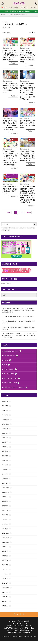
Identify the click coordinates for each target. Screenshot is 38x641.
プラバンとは (22, 227)
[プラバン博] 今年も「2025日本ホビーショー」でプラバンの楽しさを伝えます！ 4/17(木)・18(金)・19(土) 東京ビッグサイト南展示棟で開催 (10, 158)
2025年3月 (6, 446)
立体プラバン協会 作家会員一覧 (22, 630)
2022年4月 (6, 569)
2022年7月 (6, 556)
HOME (4, 14)
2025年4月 (6, 442)
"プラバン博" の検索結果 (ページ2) (18, 14)
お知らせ (15, 38)
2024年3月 (6, 478)
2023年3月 (6, 519)
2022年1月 (6, 583)
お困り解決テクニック (10, 355)
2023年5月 (6, 515)
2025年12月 (6, 419)
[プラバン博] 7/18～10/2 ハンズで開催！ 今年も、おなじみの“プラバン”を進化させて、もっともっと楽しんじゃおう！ (27, 56)
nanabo (15, 636)
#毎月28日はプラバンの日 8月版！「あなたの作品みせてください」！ (10, 190)
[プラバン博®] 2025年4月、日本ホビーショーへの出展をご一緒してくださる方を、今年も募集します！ (27, 156)
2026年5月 (6, 406)
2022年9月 (6, 546)
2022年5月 (6, 565)
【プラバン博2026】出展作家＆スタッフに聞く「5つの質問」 (18, 316)
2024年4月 (6, 474)
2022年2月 (6, 578)
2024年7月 (6, 460)
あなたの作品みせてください (11, 175)
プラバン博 (4, 227)
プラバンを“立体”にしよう (11, 378)
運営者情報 (26, 632)
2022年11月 (6, 537)
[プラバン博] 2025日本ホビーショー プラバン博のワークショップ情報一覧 (27, 124)
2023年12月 (6, 487)
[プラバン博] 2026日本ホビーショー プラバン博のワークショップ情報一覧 (18, 328)
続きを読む (14, 63)
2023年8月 (6, 501)
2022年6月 (6, 560)
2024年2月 (6, 483)
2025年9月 (6, 428)
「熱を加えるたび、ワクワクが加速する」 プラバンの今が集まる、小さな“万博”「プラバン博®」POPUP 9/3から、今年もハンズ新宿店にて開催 (18, 310)
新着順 (4, 32)
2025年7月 (6, 437)
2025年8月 (6, 433)
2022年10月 (6, 542)
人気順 (8, 32)
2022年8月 (6, 551)
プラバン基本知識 (13, 7)
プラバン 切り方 (30, 227)
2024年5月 (6, 469)
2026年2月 (6, 410)
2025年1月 (6, 451)
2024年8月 (6, 456)
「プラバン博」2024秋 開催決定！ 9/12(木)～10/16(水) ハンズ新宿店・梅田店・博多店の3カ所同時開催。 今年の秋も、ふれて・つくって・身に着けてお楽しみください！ (27, 194)
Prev (9, 212)
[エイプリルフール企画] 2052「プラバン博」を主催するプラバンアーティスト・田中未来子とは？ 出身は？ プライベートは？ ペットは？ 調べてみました (27, 91)
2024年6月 (6, 465)
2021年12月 (6, 587)
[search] (35, 224)
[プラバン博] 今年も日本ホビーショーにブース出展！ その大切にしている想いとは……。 (10, 88)
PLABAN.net (21, 636)
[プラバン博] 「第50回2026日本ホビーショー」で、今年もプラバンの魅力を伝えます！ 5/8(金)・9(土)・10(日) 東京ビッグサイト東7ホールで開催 (18, 335)
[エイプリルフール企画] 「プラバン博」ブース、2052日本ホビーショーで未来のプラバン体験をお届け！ (10, 125)
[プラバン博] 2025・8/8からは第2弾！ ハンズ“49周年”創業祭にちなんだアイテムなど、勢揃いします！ (10, 55)
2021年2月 (6, 606)
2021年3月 (6, 601)
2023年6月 (6, 510)
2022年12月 (6, 533)
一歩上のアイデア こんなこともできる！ (15, 387)
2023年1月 (6, 528)
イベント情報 (24, 628)
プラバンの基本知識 (10, 373)
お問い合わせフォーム (14, 632)
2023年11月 (6, 492)
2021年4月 (6, 596)
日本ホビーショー (13, 227)
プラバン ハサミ (5, 230)
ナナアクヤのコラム (10, 369)
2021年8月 (6, 592)
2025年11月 (6, 424)
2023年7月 (6, 506)
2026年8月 (6, 401)
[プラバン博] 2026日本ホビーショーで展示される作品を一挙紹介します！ (18, 322)
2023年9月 (6, 496)
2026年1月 (6, 415)
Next (28, 212)
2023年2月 (6, 524)
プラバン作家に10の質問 (11, 383)
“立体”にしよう (24, 7)
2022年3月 (6, 574)
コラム (16, 71)
